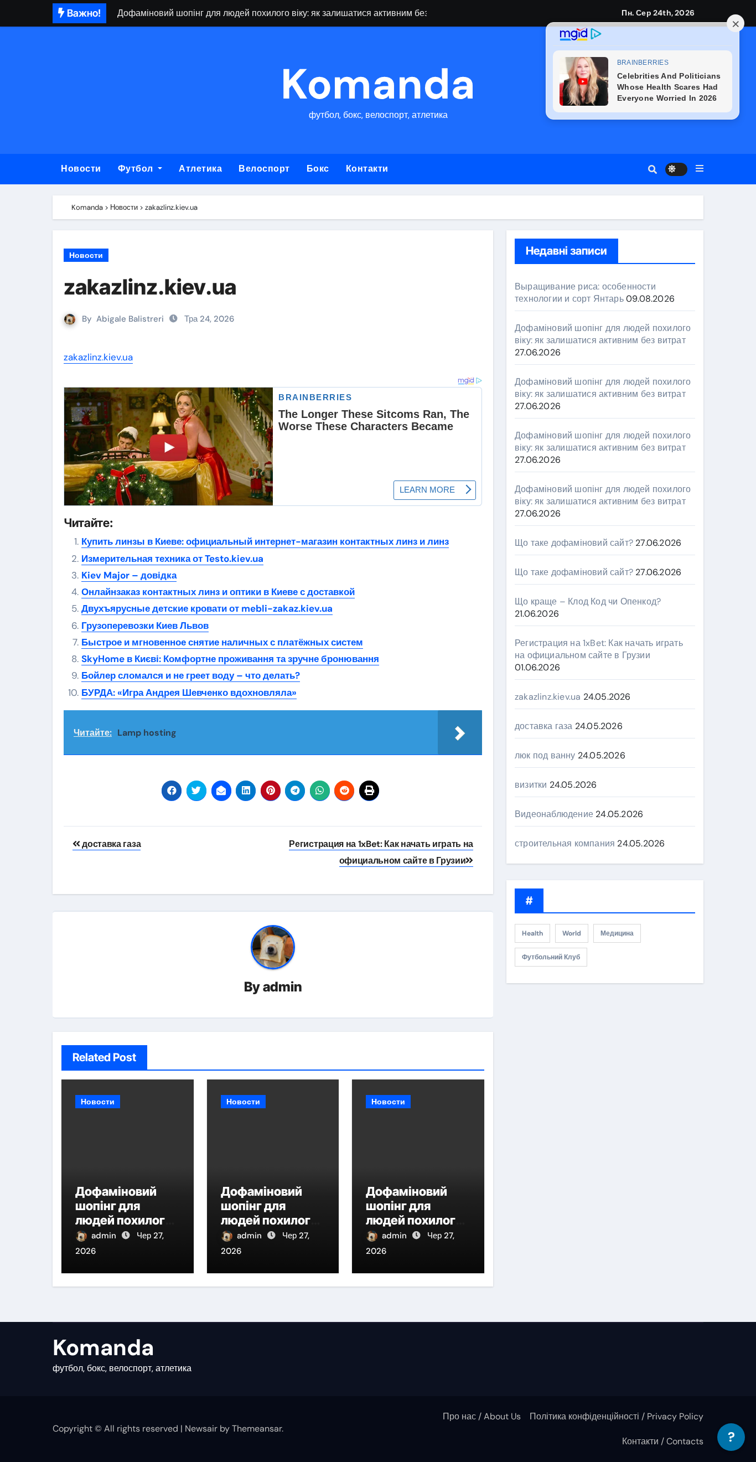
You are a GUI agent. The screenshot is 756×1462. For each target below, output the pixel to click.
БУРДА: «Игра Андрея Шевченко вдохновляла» (189, 692)
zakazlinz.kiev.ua (150, 286)
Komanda (378, 84)
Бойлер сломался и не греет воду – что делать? (190, 675)
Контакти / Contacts (662, 1441)
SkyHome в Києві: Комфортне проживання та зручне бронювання (230, 659)
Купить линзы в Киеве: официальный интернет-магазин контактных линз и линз (265, 541)
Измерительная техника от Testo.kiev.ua (172, 558)
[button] (699, 169)
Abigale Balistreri (130, 318)
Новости (81, 168)
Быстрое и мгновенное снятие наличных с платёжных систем (222, 642)
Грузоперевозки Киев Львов (145, 625)
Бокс (318, 168)
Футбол (137, 168)
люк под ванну (545, 755)
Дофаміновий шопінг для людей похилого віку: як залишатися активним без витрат (603, 334)
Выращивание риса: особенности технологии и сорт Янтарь (585, 292)
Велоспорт (264, 168)
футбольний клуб (551, 957)
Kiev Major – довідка (129, 575)
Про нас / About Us (482, 1416)
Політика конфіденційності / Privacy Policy (616, 1416)
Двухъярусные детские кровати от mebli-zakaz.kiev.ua (207, 608)
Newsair (201, 1428)
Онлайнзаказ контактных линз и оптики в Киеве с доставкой (218, 592)
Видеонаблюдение (554, 814)
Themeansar (257, 1428)
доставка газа (110, 844)
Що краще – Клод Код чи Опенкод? (588, 601)
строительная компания (565, 843)
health (532, 933)
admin (282, 987)
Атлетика (200, 168)
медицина (617, 933)
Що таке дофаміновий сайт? (574, 543)
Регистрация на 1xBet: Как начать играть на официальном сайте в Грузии (599, 649)
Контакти (367, 168)
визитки (531, 785)
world (571, 933)
